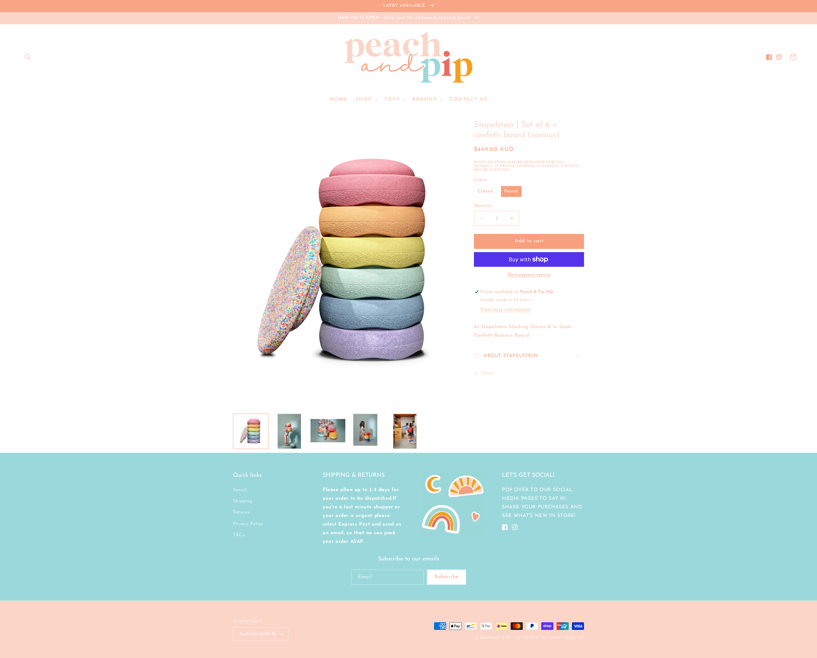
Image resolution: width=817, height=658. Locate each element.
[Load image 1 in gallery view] (250, 431)
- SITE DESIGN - (527, 638)
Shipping (242, 501)
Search (240, 490)
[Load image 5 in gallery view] (366, 431)
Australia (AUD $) (258, 634)
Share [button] (487, 373)
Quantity (483, 206)
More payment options (529, 275)
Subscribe (447, 576)
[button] (28, 57)
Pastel (511, 191)
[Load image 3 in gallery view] (289, 431)
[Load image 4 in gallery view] (328, 431)
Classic (485, 191)
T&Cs (238, 535)
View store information (505, 309)
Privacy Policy (248, 523)
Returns (241, 512)
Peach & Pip (500, 638)
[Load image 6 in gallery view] (405, 431)
